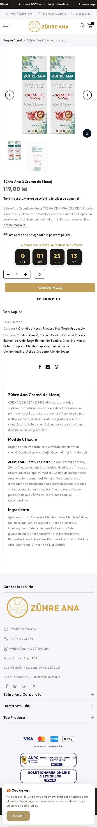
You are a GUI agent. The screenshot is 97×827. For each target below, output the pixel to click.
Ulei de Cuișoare (37, 346)
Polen (7, 346)
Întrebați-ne (12, 312)
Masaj (81, 341)
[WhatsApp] (24, 686)
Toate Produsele (73, 328)
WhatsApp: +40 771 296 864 (30, 649)
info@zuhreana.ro (54, 13)
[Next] (87, 95)
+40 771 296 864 (22, 13)
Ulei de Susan (59, 352)
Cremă (69, 335)
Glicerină (68, 341)
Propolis (19, 346)
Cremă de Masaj (29, 328)
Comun (44, 335)
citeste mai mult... (15, 225)
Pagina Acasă (12, 40)
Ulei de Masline (13, 352)
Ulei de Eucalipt (61, 346)
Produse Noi (51, 328)
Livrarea (28, 198)
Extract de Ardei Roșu (18, 341)
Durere (80, 335)
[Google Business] (34, 686)
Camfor (22, 335)
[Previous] (9, 95)
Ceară (33, 335)
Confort (57, 335)
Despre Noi (83, 13)
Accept (18, 816)
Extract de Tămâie (48, 341)
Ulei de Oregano (37, 352)
